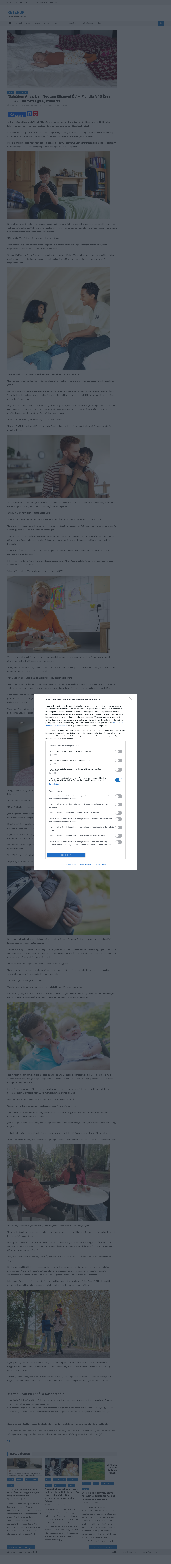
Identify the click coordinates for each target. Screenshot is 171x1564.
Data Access (85, 864)
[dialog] (85, 782)
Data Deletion (70, 864)
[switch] (118, 751)
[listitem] (85, 745)
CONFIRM (66, 855)
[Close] (131, 699)
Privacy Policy (100, 864)
